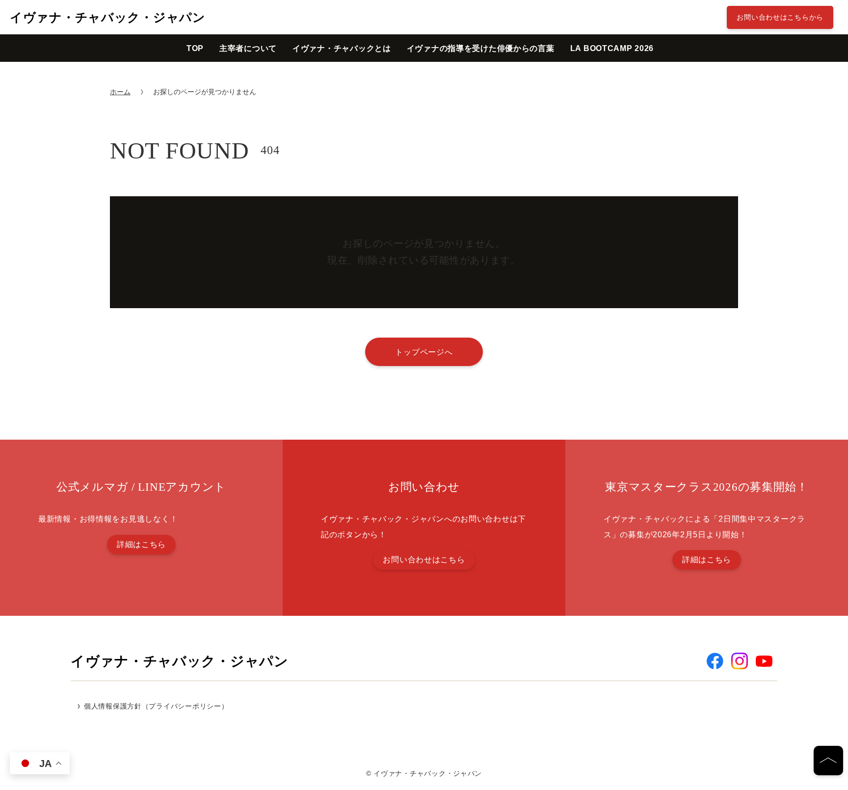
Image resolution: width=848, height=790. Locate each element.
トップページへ (423, 351)
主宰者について (248, 48)
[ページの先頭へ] (828, 760)
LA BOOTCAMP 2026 (612, 48)
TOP (195, 48)
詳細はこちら (141, 544)
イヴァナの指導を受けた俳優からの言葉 (481, 48)
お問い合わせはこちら (424, 559)
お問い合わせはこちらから (780, 17)
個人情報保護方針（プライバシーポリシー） (156, 706)
